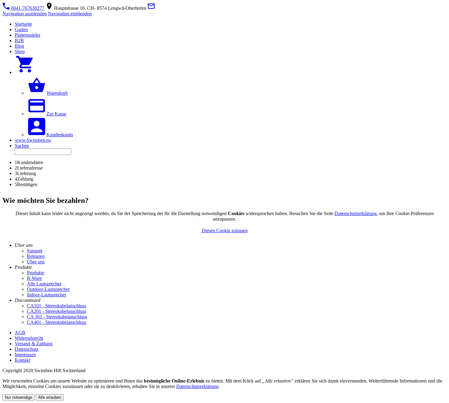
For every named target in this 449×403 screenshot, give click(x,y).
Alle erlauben (49, 397)
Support (34, 250)
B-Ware (34, 278)
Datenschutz (26, 349)
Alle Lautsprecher (44, 283)
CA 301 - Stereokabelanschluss (57, 316)
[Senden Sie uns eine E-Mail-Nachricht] (151, 8)
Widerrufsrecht (29, 338)
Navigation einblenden (70, 13)
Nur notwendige (18, 397)
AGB (20, 332)
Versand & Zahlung (34, 343)
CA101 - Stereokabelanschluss (56, 305)
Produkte (35, 272)
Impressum (25, 354)
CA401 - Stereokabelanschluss (56, 322)
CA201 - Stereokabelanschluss (56, 311)
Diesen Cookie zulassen (225, 230)
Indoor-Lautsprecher (46, 294)
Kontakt (22, 360)
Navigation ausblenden (24, 13)
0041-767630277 (27, 8)
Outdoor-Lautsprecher (48, 289)
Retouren (36, 256)
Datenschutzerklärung (355, 213)
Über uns (36, 261)
